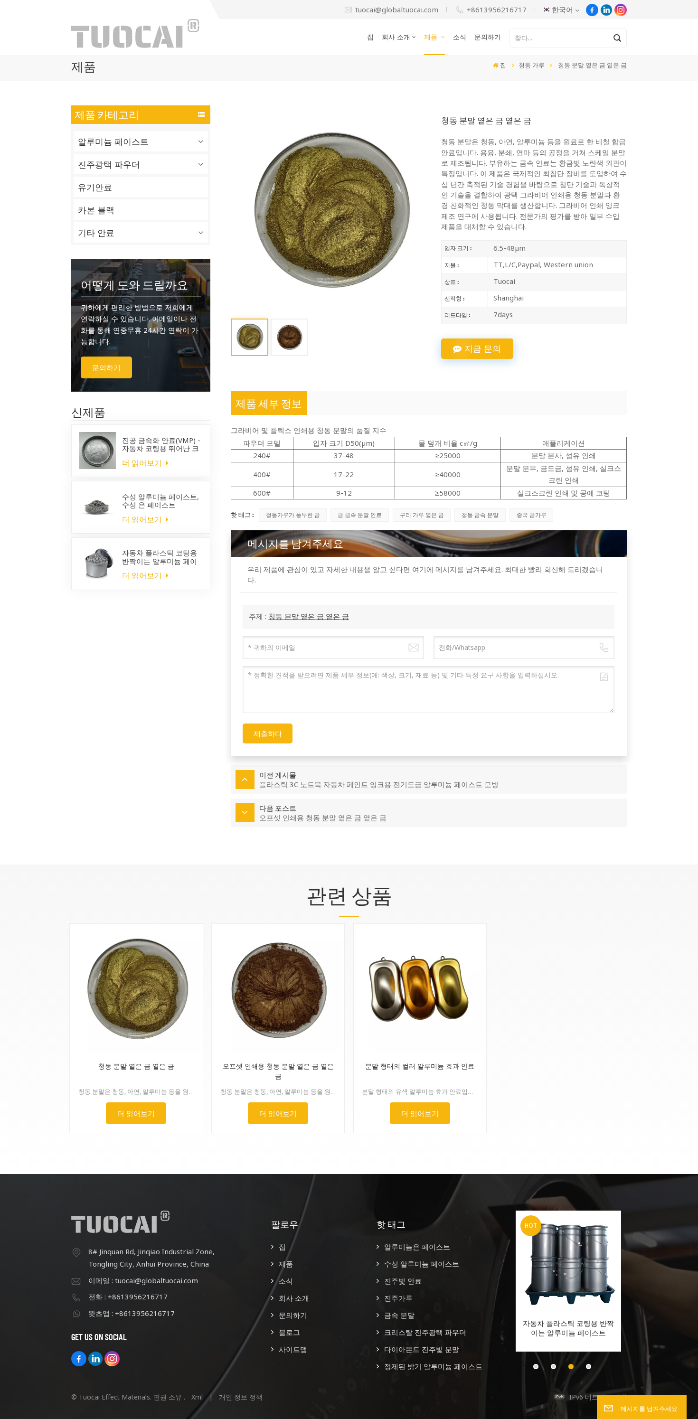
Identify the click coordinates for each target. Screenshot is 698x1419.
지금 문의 (482, 348)
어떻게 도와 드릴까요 (134, 284)
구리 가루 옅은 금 (422, 515)
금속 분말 (399, 1315)
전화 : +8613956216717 (128, 1296)
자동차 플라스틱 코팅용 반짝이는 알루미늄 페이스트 (159, 557)
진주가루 (398, 1298)
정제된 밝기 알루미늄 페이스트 (433, 1366)
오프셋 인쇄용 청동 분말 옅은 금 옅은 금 (278, 1071)
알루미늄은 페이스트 (417, 1246)
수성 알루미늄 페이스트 (421, 1264)
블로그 (289, 1332)
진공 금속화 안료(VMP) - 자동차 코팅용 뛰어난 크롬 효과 (161, 444)
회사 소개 (396, 36)
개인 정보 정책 (241, 1396)
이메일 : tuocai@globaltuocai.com (143, 1280)
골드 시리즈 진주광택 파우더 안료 (568, 1327)
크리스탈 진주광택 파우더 (425, 1332)
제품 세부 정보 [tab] (269, 403)
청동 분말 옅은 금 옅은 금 (308, 616)
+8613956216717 (497, 9)
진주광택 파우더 (109, 164)
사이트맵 (293, 1349)
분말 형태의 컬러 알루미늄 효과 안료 (419, 1066)
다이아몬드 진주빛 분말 (421, 1349)
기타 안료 (96, 232)
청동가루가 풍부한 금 (293, 515)
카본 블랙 (96, 210)
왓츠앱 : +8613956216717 (131, 1313)
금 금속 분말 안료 (360, 515)
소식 (459, 36)
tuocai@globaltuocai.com (396, 9)
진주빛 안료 (402, 1281)
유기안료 (95, 187)
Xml (197, 1396)
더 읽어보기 (143, 463)
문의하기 (487, 36)
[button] (535, 1366)
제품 (431, 36)
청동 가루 (532, 65)
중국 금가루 (532, 515)
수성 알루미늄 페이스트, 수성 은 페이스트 (160, 501)
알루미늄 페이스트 (113, 141)
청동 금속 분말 (480, 515)
